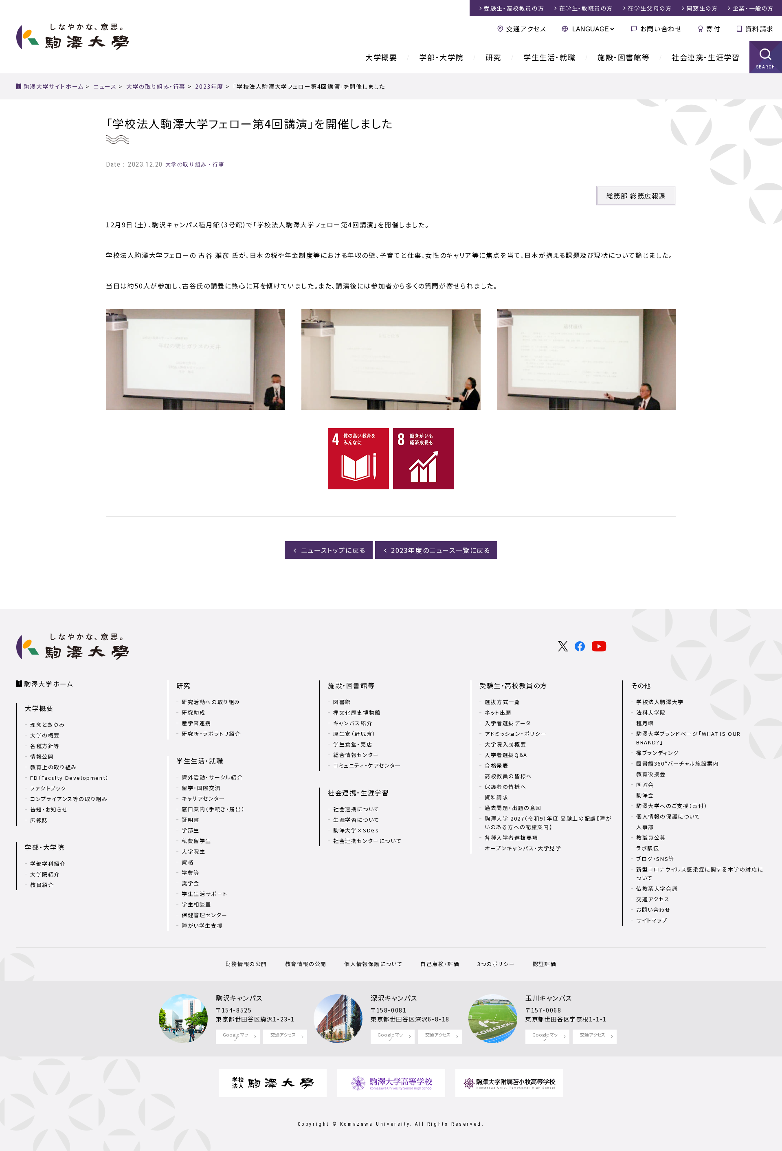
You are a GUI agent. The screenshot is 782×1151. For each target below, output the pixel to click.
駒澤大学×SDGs (356, 830)
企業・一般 (753, 8)
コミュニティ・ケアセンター (367, 765)
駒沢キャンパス (239, 998)
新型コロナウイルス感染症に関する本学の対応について (699, 873)
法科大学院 (651, 712)
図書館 (342, 702)
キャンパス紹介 (352, 723)
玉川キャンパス (548, 998)
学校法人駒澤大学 (660, 702)
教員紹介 (42, 885)
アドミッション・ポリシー (516, 733)
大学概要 (381, 57)
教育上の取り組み (53, 767)
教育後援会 (651, 774)
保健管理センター (205, 915)
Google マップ (235, 1036)
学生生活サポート (205, 894)
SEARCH (765, 67)
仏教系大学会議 (657, 888)
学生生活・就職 (549, 57)
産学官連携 (196, 723)
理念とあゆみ (47, 724)
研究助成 (193, 712)
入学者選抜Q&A (506, 755)
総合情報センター (356, 755)
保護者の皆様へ (505, 786)
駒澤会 (645, 795)
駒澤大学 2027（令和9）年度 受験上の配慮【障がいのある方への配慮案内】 (548, 822)
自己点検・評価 (439, 964)
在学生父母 (650, 8)
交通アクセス (526, 28)
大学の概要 (45, 735)
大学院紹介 (45, 874)
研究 (493, 57)
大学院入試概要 (505, 744)
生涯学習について (356, 819)
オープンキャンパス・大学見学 (523, 848)
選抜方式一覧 (503, 702)
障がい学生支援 (202, 925)
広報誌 (39, 820)
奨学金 (191, 883)
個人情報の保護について (668, 816)
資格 (187, 862)
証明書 (191, 819)
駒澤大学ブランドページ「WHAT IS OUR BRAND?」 (688, 738)
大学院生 (193, 851)
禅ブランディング (657, 753)
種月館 (645, 723)
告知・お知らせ (49, 809)
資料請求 (759, 28)
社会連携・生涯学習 (706, 57)
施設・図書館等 (623, 57)
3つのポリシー (496, 964)
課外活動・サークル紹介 (212, 777)
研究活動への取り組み (211, 702)
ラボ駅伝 (647, 848)
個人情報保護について (373, 964)
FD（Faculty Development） (69, 777)
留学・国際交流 (201, 788)
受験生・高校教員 (514, 8)
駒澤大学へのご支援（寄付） (672, 806)
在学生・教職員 (586, 8)
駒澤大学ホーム (48, 683)
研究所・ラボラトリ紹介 (211, 733)
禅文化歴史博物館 (357, 712)
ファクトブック (48, 788)
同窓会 (645, 784)
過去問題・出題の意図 (513, 808)
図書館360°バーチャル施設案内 (677, 763)
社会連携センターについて (367, 841)
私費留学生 (196, 841)
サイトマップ (652, 920)
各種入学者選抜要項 (511, 837)
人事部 (645, 827)
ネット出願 (498, 712)
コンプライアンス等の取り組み (69, 799)
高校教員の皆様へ (508, 776)
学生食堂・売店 (352, 744)
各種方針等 (45, 746)
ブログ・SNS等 (655, 859)
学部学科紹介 (48, 863)
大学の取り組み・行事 (195, 164)
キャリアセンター (203, 798)
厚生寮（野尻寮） (354, 733)
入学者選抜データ (508, 723)
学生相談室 (196, 904)
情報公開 (42, 756)
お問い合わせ (661, 28)
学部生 (191, 830)
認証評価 (544, 964)
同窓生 (702, 8)
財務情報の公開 (246, 964)
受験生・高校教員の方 (513, 685)
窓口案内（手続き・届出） (213, 809)
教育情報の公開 (306, 964)
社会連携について (356, 809)
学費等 (191, 872)
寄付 (713, 28)
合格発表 (496, 765)
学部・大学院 (441, 57)
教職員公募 (651, 837)
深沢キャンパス (394, 998)
